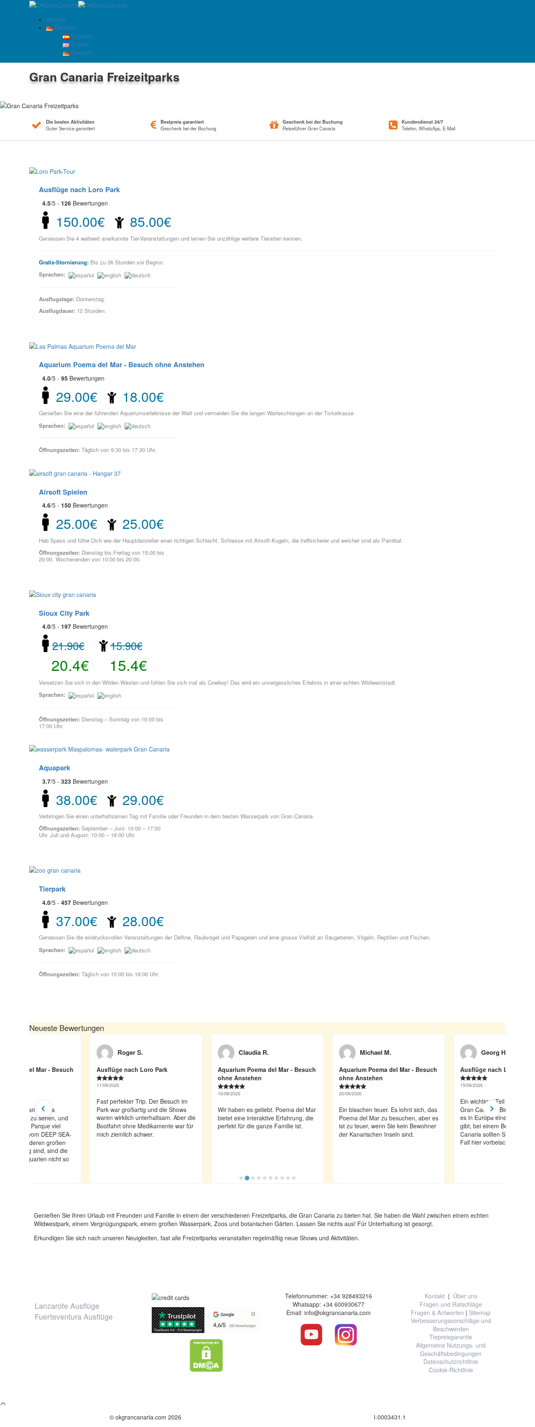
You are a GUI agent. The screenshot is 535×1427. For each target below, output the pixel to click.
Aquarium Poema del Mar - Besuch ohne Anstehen (121, 364)
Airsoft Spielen (63, 492)
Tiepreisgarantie (450, 1337)
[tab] (241, 1178)
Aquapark (54, 767)
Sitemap (480, 1312)
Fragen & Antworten (437, 1312)
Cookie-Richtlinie (451, 1370)
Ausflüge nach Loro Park (79, 189)
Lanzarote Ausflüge (67, 1305)
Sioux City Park (64, 613)
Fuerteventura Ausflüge (74, 1316)
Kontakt (56, 19)
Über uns (465, 1296)
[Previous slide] (43, 1108)
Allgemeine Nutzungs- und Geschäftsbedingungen (451, 1349)
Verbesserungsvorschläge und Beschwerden (451, 1324)
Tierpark (52, 889)
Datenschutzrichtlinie (450, 1361)
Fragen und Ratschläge (451, 1304)
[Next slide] (491, 1108)
